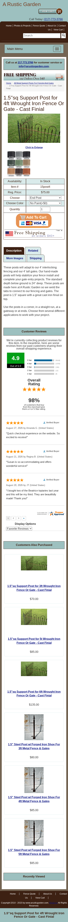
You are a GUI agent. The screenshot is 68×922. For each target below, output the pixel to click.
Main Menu (15, 49)
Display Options (25, 523)
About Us (51, 26)
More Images (14, 258)
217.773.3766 (25, 62)
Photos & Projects (22, 26)
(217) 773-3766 (53, 19)
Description (14, 250)
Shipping (36, 258)
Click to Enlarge (34, 147)
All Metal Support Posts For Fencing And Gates (34, 83)
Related (33, 250)
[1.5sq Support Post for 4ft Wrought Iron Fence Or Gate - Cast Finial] (18, 164)
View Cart (58, 29)
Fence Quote (39, 26)
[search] (42, 35)
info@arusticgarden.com (34, 66)
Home (9, 26)
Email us (53, 903)
